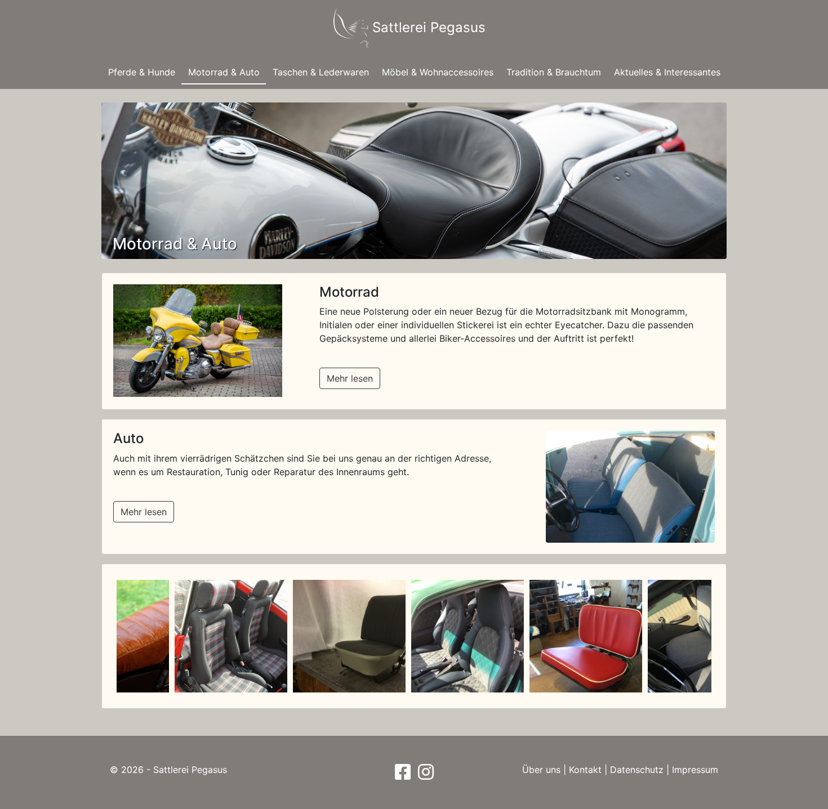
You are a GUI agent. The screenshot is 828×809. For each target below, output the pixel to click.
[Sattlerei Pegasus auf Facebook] (404, 775)
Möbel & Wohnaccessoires (437, 72)
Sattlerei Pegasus (427, 27)
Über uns (541, 769)
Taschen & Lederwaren (321, 72)
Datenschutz (637, 769)
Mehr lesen (350, 378)
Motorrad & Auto (224, 72)
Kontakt (585, 769)
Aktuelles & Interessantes (667, 72)
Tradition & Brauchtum (553, 72)
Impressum (695, 769)
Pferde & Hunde (141, 72)
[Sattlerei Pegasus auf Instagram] (425, 775)
